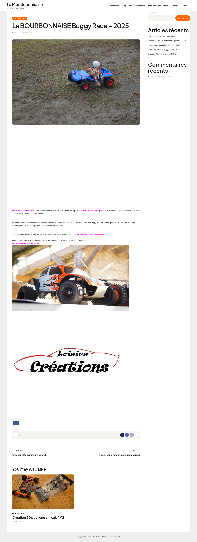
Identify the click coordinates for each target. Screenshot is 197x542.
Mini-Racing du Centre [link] (158, 5)
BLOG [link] (185, 5)
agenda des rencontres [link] (134, 5)
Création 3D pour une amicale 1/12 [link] (38, 517)
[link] (25, 5)
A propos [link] (175, 5)
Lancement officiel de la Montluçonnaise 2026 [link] (167, 40)
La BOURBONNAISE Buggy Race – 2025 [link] (164, 49)
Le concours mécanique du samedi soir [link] (164, 45)
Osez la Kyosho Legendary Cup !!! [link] (161, 36)
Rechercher (153, 13)
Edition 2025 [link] (20, 18)
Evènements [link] (113, 5)
